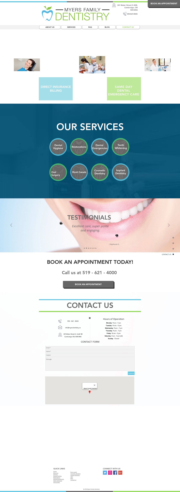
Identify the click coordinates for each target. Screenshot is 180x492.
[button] (164, 3)
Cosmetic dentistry (76, 473)
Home (55, 471)
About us (55, 473)
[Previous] (11, 225)
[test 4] (88, 248)
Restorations (56, 477)
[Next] (169, 225)
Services (55, 474)
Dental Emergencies (58, 479)
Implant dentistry (75, 475)
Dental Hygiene (57, 476)
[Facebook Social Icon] (115, 473)
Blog (72, 478)
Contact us (73, 480)
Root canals (74, 472)
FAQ (72, 477)
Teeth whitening (57, 481)
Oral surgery (56, 482)
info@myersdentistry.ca (73, 328)
